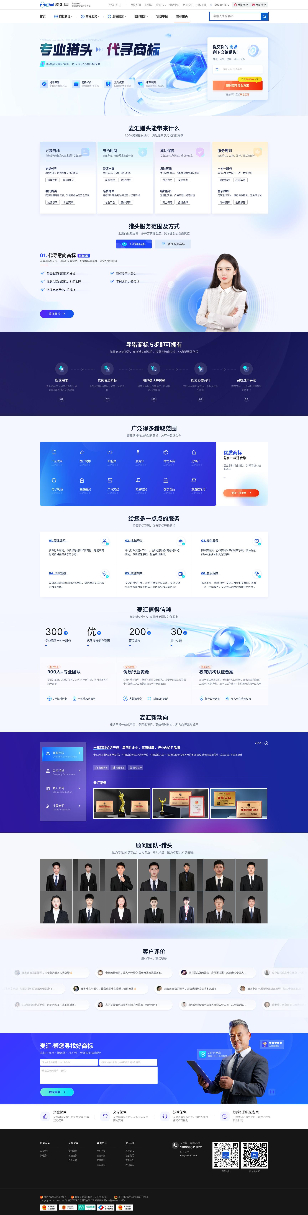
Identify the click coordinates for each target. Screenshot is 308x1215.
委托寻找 (54, 314)
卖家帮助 (101, 1160)
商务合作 (129, 1160)
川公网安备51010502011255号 (133, 1197)
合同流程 (72, 1151)
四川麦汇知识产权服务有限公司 (79, 1200)
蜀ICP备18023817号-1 (55, 1197)
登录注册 (115, 4)
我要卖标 (261, 4)
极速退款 (72, 1156)
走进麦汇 (188, 4)
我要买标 (243, 4)
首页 (43, 16)
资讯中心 (161, 4)
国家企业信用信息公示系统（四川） (92, 1197)
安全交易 (72, 1160)
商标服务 (91, 16)
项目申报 (162, 16)
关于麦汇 (129, 1151)
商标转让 (64, 16)
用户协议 (101, 1151)
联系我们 (129, 1156)
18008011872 (221, 5)
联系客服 (244, 94)
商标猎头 (182, 16)
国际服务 (140, 16)
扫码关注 (201, 4)
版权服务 (118, 16)
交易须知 (101, 1156)
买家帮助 (101, 1165)
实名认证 (44, 1151)
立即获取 (56, 464)
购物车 (148, 4)
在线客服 (129, 1165)
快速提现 (44, 1156)
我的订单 (136, 4)
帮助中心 (174, 4)
